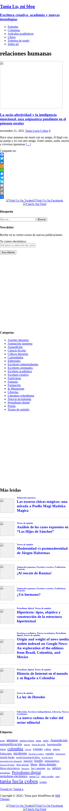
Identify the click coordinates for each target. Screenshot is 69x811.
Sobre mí (13, 44)
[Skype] (34, 181)
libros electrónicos (10, 768)
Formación (14, 385)
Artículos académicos (21, 33)
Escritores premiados (20, 367)
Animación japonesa (20, 343)
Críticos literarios (18, 354)
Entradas (13, 26)
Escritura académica (20, 371)
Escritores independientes (23, 364)
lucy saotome (38, 768)
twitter (43, 782)
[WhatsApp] (34, 170)
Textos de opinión (18, 409)
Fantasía (13, 381)
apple (46, 740)
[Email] (34, 185)
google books (7, 757)
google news (47, 757)
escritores (20, 753)
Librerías (13, 392)
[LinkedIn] (34, 162)
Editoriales (14, 361)
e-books (38, 749)
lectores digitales (7, 765)
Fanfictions (14, 378)
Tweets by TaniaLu (11, 789)
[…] (28, 144)
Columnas (14, 30)
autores (27, 744)
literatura (25, 768)
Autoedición (15, 347)
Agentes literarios (18, 340)
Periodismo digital (19, 402)
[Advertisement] (34, 292)
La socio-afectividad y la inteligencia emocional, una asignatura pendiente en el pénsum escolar (33, 119)
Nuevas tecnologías (19, 399)
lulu (48, 768)
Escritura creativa (18, 374)
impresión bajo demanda (11, 761)
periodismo (5, 772)
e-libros (47, 749)
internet (28, 760)
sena (57, 776)
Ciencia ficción (17, 350)
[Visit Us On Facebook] (48, 200)
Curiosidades (15, 357)
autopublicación (11, 744)
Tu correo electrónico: (13, 241)
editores (56, 749)
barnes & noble (38, 745)
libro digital (22, 764)
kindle (38, 761)
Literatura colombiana (21, 395)
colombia (15, 748)
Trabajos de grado (18, 40)
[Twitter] (34, 158)
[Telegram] (34, 178)
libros (33, 764)
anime (38, 740)
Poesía (12, 406)
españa (50, 753)
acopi (2, 740)
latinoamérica (52, 760)
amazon (12, 740)
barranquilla (54, 744)
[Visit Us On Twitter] (19, 200)
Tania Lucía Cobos (36, 130)
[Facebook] (34, 154)
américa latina (27, 740)
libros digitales (47, 764)
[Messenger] (34, 174)
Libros (12, 37)
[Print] (34, 193)
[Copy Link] (34, 189)
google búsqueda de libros (28, 757)
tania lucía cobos (19, 781)
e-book (28, 749)
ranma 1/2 (34, 776)
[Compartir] (34, 197)
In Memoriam (16, 388)
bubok (3, 749)
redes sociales (47, 776)
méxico (56, 768)
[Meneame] (34, 166)
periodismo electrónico (13, 776)
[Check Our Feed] (34, 204)
